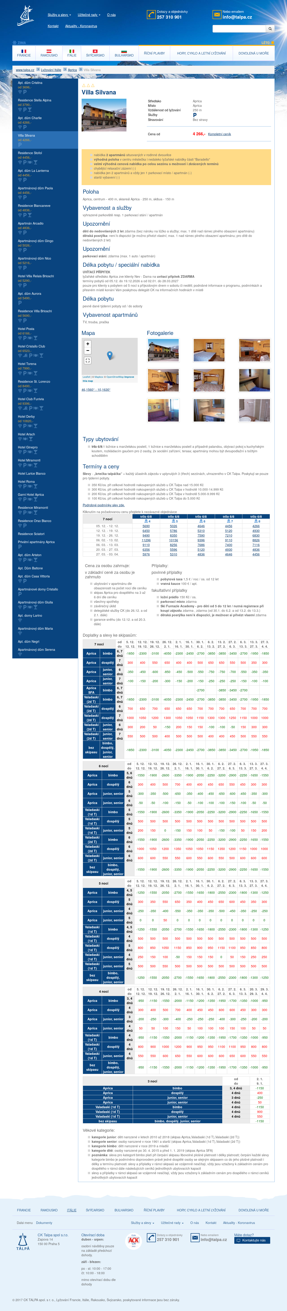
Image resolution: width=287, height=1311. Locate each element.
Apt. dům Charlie (30, 120)
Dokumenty (44, 1222)
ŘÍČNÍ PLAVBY (154, 1210)
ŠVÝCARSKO (95, 1210)
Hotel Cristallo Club (31, 348)
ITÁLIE (71, 1210)
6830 (256, 535)
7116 (256, 544)
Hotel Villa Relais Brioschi (36, 278)
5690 (146, 526)
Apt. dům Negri (28, 641)
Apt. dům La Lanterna (33, 172)
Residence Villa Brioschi (35, 313)
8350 (173, 535)
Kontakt (53, 26)
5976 (146, 554)
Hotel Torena (27, 365)
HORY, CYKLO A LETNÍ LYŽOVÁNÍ (201, 1210)
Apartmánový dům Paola (35, 190)
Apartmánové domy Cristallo (38, 589)
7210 (228, 535)
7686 (201, 544)
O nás (111, 14)
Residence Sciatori (31, 533)
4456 (228, 526)
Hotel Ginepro (28, 447)
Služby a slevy (58, 14)
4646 (201, 526)
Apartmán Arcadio (30, 225)
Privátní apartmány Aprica (36, 542)
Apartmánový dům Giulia (35, 602)
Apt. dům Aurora (29, 295)
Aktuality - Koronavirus (81, 26)
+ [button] (87, 344)
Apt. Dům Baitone (30, 568)
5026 (173, 526)
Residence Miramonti (33, 507)
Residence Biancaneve (34, 207)
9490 (146, 535)
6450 (146, 530)
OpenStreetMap (115, 376)
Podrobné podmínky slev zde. (104, 505)
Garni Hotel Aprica (31, 494)
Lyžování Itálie (51, 70)
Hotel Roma (26, 481)
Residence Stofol (30, 155)
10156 (173, 540)
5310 (201, 530)
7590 (201, 535)
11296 (146, 540)
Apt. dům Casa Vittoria (34, 576)
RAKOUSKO (49, 1210)
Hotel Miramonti (29, 460)
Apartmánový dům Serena (36, 649)
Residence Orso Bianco (34, 520)
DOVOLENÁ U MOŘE (254, 1210)
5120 (228, 530)
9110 (228, 540)
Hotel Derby (26, 418)
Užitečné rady (88, 14)
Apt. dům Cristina (30, 84)
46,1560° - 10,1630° (96, 389)
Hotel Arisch (26, 434)
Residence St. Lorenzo (34, 383)
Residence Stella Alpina (34, 102)
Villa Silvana (26, 137)
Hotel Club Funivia (31, 401)
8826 (256, 540)
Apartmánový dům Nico (34, 260)
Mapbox (99, 376)
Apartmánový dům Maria (35, 628)
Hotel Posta (26, 330)
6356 (146, 549)
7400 (228, 544)
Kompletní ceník (219, 134)
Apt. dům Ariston (29, 555)
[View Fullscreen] (87, 360)
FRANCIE (24, 1210)
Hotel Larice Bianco (32, 473)
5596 (173, 549)
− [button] (87, 350)
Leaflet (86, 376)
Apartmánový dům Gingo (35, 242)
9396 (201, 540)
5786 (173, 530)
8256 (173, 544)
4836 (256, 549)
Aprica (72, 70)
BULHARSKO (124, 1210)
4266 (256, 526)
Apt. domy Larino (30, 615)
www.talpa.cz (25, 70)
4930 (256, 530)
